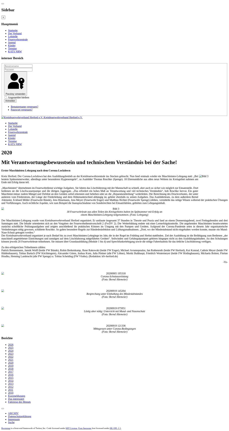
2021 (10, 359)
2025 (10, 347)
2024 (10, 350)
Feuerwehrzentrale (18, 39)
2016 (10, 374)
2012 (10, 386)
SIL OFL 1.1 (115, 428)
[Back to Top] (2, 408)
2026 (10, 344)
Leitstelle (13, 36)
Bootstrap (5, 428)
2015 (10, 377)
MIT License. (72, 428)
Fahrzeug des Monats (19, 402)
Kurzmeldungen (16, 395)
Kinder (11, 45)
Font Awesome (84, 428)
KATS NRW (15, 51)
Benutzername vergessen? (24, 106)
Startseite (13, 30)
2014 (10, 380)
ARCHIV (13, 413)
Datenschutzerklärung (19, 416)
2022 (10, 356)
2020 (10, 362)
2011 (10, 389)
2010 (10, 392)
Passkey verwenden (15, 94)
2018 (10, 368)
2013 (10, 383)
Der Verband (15, 33)
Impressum (14, 419)
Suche (11, 422)
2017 (10, 371)
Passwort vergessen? (22, 109)
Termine (12, 48)
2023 (10, 353)
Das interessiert (16, 398)
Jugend (12, 42)
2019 (10, 365)
